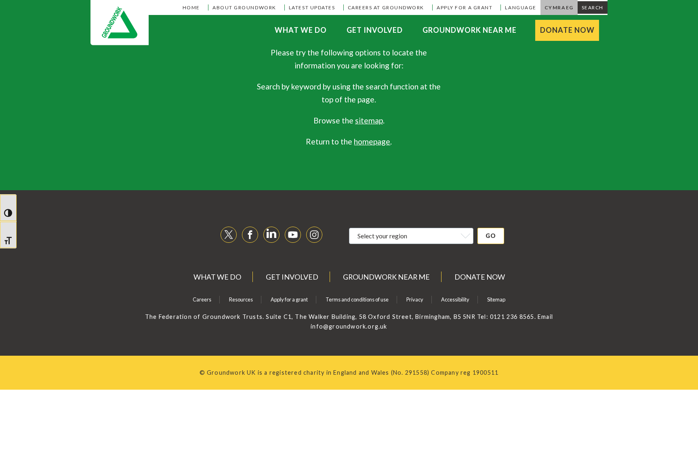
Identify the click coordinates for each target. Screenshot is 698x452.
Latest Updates (312, 7)
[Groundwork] (119, 22)
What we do (301, 29)
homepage (372, 141)
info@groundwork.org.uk (349, 326)
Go (491, 235)
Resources (241, 299)
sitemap (369, 120)
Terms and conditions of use (357, 299)
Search (592, 7)
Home (191, 7)
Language (520, 7)
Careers (202, 299)
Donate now (567, 29)
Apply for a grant (464, 7)
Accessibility (455, 299)
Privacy (414, 299)
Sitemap (496, 299)
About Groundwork (244, 7)
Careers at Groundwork (386, 7)
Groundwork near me (470, 29)
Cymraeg (559, 7)
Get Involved (375, 29)
